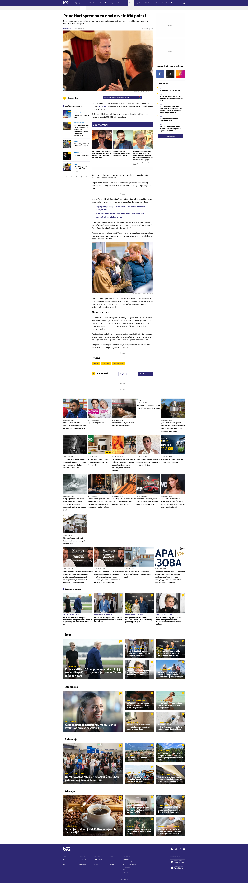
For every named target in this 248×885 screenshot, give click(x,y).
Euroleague (78, 153)
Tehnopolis (98, 859)
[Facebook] (160, 74)
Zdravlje (82, 857)
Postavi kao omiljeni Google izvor (116, 97)
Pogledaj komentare (127, 374)
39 (69, 141)
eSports (97, 857)
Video (112, 857)
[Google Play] (177, 862)
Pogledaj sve (170, 136)
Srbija (76, 141)
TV (111, 859)
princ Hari (106, 363)
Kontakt (125, 872)
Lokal (96, 864)
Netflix (96, 363)
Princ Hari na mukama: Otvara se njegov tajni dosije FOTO (120, 213)
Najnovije (78, 3)
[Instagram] (180, 74)
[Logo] (65, 3)
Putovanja (82, 859)
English (112, 862)
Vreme (112, 864)
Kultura (81, 862)
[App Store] (177, 867)
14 (69, 123)
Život (65, 864)
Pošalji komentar (145, 374)
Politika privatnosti (129, 864)
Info (64, 857)
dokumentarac (118, 363)
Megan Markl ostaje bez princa (109, 217)
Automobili (98, 862)
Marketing (126, 857)
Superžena (82, 864)
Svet (75, 164)
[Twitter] (170, 74)
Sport (65, 859)
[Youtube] (184, 849)
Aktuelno (67, 29)
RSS (124, 869)
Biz (64, 862)
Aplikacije (126, 867)
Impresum (126, 859)
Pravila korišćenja (129, 862)
